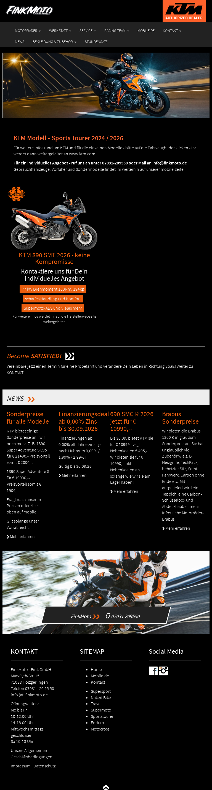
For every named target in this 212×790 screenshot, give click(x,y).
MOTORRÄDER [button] (26, 30)
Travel (96, 703)
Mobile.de (100, 675)
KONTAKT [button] (171, 30)
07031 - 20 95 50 (39, 688)
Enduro (97, 722)
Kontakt (98, 682)
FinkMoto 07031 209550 (107, 609)
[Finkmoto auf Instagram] (163, 670)
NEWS (19, 41)
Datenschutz (44, 766)
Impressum (21, 766)
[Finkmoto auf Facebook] (153, 670)
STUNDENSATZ (96, 41)
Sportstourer (102, 716)
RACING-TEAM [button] (115, 30)
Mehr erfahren (22, 536)
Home (96, 669)
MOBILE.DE (146, 30)
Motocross (100, 729)
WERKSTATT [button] (58, 30)
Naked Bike (101, 697)
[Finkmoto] (36, 7)
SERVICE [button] (86, 30)
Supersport (101, 691)
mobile (167, 169)
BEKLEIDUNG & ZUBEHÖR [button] (53, 41)
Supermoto (101, 710)
